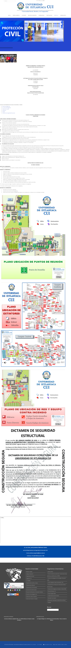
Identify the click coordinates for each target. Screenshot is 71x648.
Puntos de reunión (5, 109)
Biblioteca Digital (29, 571)
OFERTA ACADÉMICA (16, 15)
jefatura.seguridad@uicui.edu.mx (37, 553)
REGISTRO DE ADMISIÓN (32, 15)
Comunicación (63, 15)
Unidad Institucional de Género (53, 595)
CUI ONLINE (24, 15)
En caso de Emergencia (6, 107)
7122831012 (34, 644)
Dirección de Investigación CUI (31, 594)
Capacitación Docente (30, 576)
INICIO (9, 15)
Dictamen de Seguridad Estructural (8, 113)
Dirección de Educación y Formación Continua (34, 592)
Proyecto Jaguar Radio (52, 593)
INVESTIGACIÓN (49, 15)
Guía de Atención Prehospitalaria (6, 47)
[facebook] (36, 0)
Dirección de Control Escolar (31, 589)
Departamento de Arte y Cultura (32, 583)
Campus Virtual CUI (29, 573)
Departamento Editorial (30, 585)
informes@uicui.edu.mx (48, 644)
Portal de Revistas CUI (52, 591)
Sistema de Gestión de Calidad (31, 598)
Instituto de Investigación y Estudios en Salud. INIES (57, 588)
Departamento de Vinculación (31, 587)
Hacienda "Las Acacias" (52, 598)
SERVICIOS (56, 15)
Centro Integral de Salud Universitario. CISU (55, 582)
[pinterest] (39, 0)
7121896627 (40, 644)
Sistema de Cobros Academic (31, 596)
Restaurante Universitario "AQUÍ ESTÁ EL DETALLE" (57, 600)
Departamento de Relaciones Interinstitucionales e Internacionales (56, 585)
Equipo (3, 111)
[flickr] (43, 0)
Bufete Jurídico (50, 571)
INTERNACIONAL (41, 15)
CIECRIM (49, 602)
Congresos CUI (29, 578)
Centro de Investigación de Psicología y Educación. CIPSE (56, 579)
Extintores (4, 110)
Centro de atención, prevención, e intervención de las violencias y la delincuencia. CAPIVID (57, 574)
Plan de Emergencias (6, 106)
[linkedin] (42, 0)
